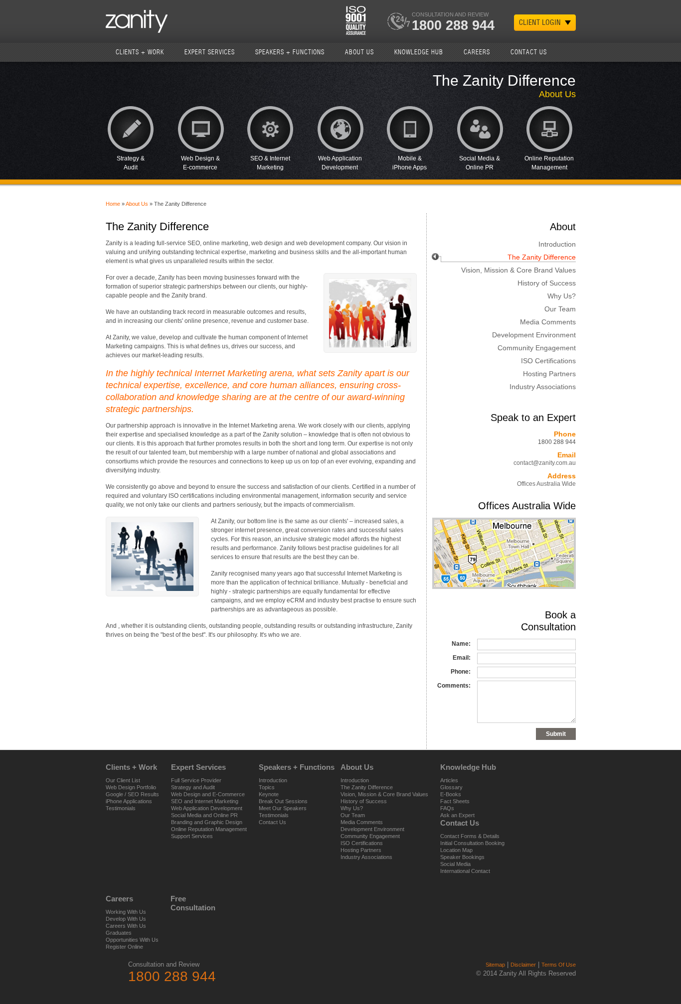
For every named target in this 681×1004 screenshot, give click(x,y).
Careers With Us (126, 926)
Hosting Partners (549, 374)
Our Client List (123, 780)
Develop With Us (126, 919)
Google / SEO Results (132, 794)
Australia (568, 51)
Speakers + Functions (290, 52)
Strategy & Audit (131, 163)
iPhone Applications (129, 801)
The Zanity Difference (542, 257)
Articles (449, 780)
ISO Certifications (548, 361)
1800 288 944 (453, 25)
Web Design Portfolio (131, 787)
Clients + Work (140, 52)
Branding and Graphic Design (206, 822)
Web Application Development (340, 163)
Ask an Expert (457, 815)
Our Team (560, 309)
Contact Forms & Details (470, 836)
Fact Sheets (455, 801)
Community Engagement (537, 348)
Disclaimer (523, 965)
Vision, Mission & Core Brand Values (518, 270)
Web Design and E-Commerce (208, 794)
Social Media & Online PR (479, 163)
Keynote (269, 794)
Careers (477, 52)
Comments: (454, 685)
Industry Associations (543, 387)
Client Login (540, 22)
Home (113, 204)
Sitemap (495, 965)
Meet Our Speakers (283, 808)
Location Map (456, 850)
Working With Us (126, 912)
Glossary (451, 787)
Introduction (557, 244)
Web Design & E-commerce (200, 163)
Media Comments (548, 322)
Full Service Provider (196, 780)
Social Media (455, 864)
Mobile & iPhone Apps (409, 163)
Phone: (461, 671)
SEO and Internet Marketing (204, 801)
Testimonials (121, 808)
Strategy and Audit (193, 787)
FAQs (447, 808)
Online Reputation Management (549, 163)
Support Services (192, 836)
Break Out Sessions (283, 801)
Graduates (119, 933)
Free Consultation (182, 903)
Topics (267, 787)
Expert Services (209, 52)
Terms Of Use (558, 965)
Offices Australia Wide (546, 483)
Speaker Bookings (462, 857)
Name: (461, 643)
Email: (462, 657)
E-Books (450, 794)
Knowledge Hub (418, 52)
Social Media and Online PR (204, 815)
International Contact (465, 871)
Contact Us (529, 52)
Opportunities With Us (132, 940)
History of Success (546, 283)
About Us (359, 52)
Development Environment (534, 335)
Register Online (124, 947)
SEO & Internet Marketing (270, 163)
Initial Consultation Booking (472, 843)
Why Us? (561, 296)
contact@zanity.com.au (544, 462)
